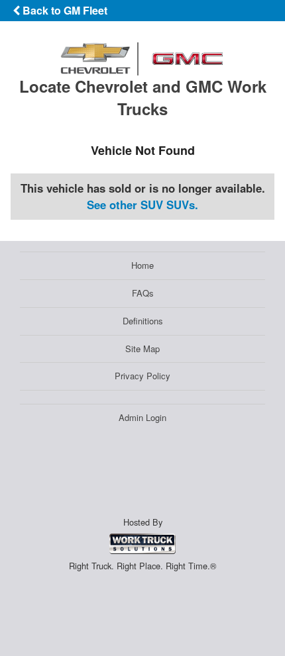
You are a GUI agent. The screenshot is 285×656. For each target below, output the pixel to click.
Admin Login (142, 417)
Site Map (142, 348)
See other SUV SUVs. (142, 204)
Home (142, 265)
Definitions (143, 320)
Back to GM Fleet (63, 10)
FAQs (143, 293)
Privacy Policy (142, 375)
